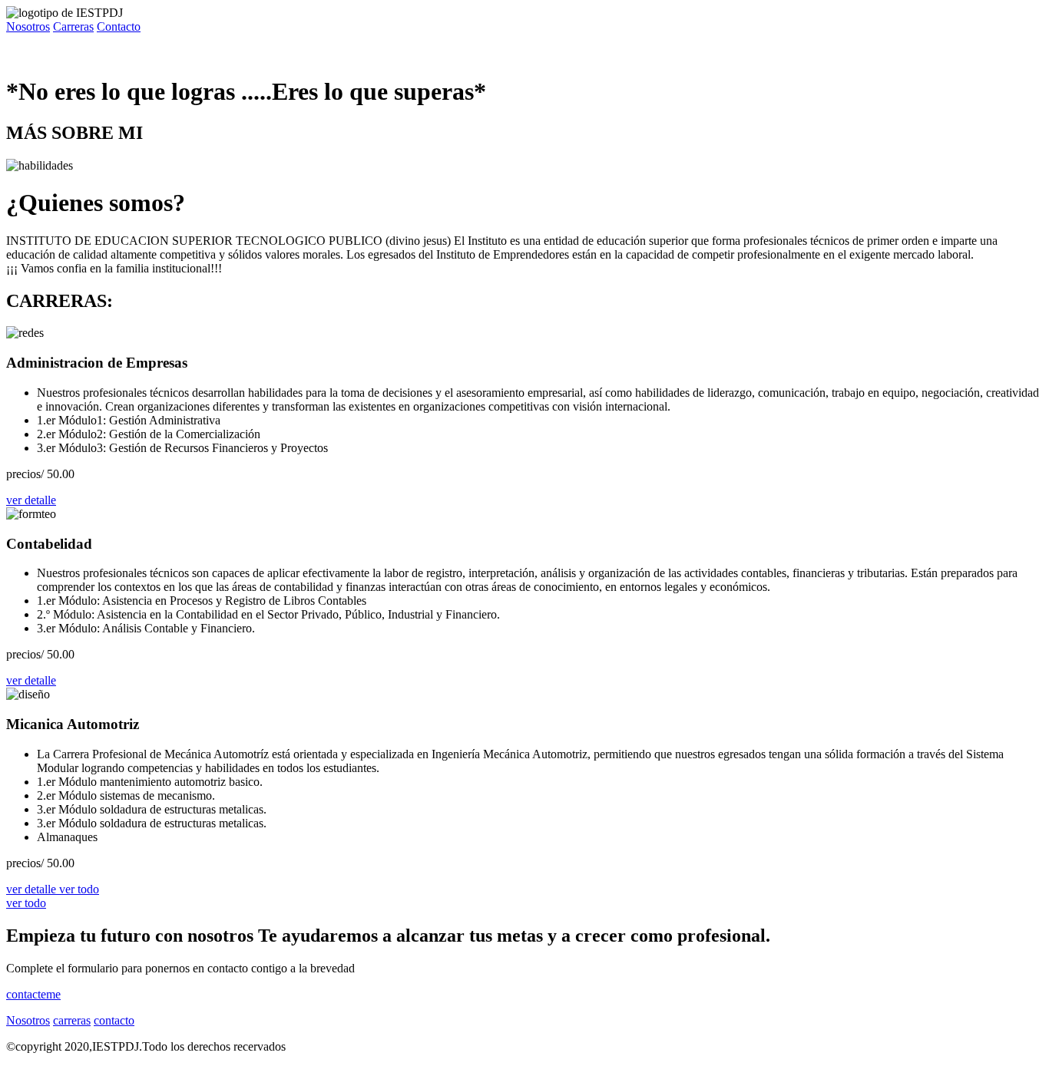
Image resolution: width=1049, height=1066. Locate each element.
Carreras (73, 26)
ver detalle (31, 500)
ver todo (26, 902)
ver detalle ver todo (52, 889)
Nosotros (28, 26)
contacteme (33, 994)
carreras (72, 1020)
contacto (114, 1020)
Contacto (119, 26)
